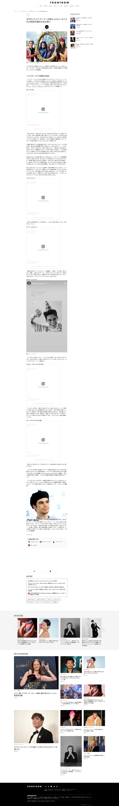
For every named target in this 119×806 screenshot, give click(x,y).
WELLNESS (72, 6)
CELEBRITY (66, 6)
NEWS (41, 6)
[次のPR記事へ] (103, 629)
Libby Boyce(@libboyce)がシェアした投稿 (43, 459)
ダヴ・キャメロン (55, 85)
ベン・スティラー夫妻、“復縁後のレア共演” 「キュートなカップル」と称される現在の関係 (46, 590)
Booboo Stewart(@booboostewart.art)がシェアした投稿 (43, 266)
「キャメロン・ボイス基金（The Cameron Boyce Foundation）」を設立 (44, 473)
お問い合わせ (64, 790)
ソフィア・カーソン (57, 599)
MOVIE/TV (56, 789)
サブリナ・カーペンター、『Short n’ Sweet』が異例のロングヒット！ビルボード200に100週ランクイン (46, 584)
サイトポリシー (50, 790)
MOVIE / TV (56, 6)
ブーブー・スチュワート (38, 86)
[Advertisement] (46, 558)
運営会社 (46, 790)
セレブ (49, 599)
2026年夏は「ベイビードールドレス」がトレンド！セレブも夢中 (42, 581)
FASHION (45, 6)
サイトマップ (69, 790)
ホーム (15, 11)
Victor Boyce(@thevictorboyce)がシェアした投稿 (43, 403)
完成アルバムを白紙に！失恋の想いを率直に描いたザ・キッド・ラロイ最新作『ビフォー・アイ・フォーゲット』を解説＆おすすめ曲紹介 (91, 643)
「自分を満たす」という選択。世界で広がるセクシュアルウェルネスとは (48, 641)
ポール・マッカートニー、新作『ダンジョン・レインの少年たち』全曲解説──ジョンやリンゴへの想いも (69, 642)
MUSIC (61, 6)
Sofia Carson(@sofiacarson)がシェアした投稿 (43, 217)
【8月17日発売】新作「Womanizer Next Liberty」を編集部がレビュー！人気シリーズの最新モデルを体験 (47, 593)
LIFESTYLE (77, 6)
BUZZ (75, 789)
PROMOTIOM (20, 639)
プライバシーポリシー (57, 790)
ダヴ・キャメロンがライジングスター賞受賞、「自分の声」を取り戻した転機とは (46, 587)
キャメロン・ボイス (34, 83)
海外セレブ (55, 602)
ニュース (18, 11)
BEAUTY (50, 6)
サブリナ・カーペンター (41, 599)
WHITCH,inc (84, 804)
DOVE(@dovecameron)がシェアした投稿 (43, 129)
